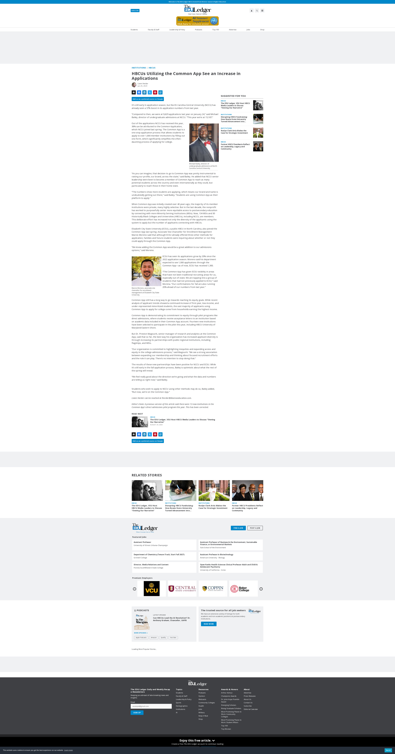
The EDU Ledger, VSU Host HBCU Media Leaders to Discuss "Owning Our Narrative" (182, 420)
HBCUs (152, 67)
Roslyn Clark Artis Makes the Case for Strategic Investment (234, 132)
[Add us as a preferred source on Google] (160, 92)
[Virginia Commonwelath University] (151, 588)
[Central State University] (182, 588)
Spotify (163, 637)
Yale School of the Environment (213, 547)
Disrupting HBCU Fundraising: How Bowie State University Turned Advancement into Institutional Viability (234, 119)
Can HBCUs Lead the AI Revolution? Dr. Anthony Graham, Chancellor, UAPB (171, 619)
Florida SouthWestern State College (148, 568)
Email (133, 702)
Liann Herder (143, 83)
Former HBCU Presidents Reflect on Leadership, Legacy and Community (235, 146)
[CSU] (213, 588)
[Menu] (262, 10)
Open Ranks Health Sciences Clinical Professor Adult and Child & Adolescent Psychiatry (229, 566)
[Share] (139, 92)
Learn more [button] (68, 750)
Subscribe (135, 10)
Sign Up (137, 712)
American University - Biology (212, 557)
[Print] (134, 92)
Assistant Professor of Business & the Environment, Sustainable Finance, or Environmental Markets (228, 543)
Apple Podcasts (141, 637)
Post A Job (255, 528)
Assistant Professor (142, 542)
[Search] (257, 10)
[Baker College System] (243, 588)
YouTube (173, 637)
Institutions (139, 67)
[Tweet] (150, 92)
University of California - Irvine (213, 570)
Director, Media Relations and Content (151, 565)
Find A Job (238, 528)
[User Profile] (252, 10)
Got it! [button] (388, 750)
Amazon (154, 637)
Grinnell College (140, 557)
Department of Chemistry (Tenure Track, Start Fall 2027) (159, 554)
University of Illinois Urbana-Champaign (151, 545)
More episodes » (141, 633)
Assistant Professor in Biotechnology (216, 554)
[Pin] (155, 92)
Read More (209, 624)
